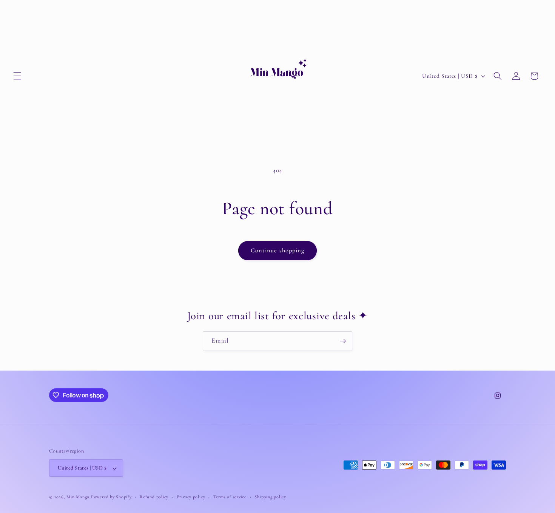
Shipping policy (270, 496)
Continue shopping (278, 250)
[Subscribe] (343, 341)
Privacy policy (191, 496)
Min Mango (77, 496)
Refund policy (154, 496)
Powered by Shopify (111, 496)
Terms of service (230, 496)
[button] (17, 76)
